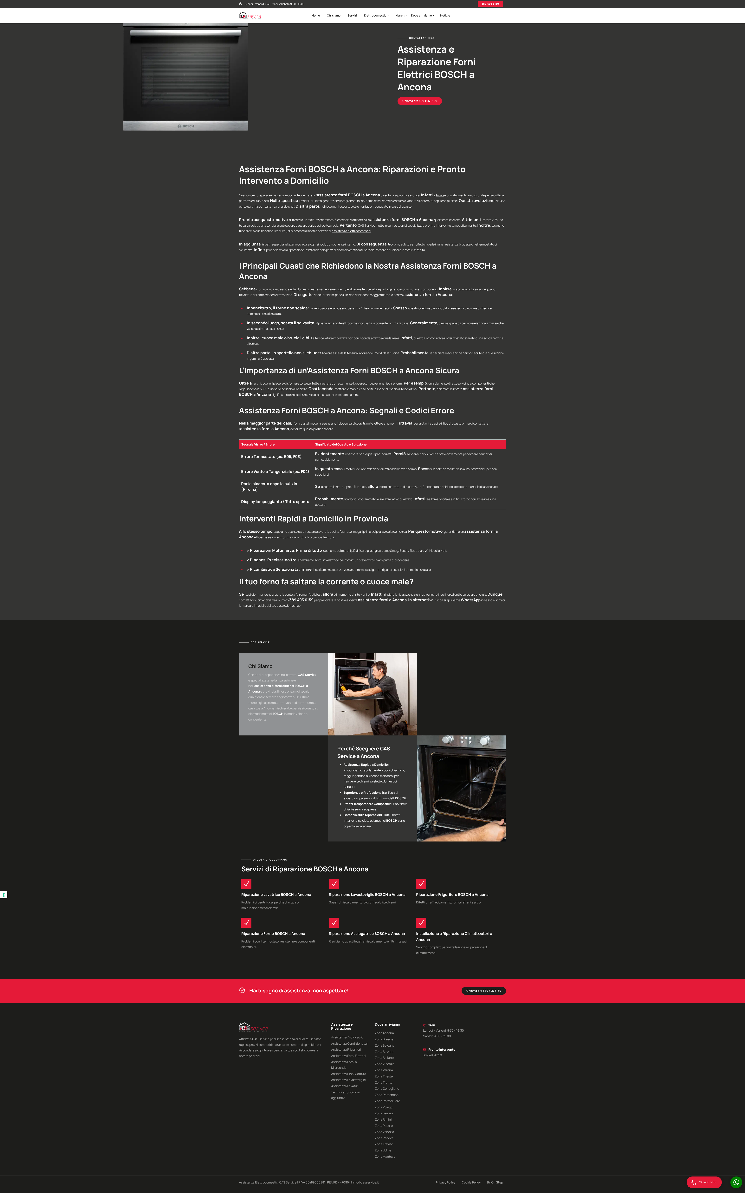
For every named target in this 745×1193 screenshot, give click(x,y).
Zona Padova (384, 1138)
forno (440, 195)
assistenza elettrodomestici (351, 231)
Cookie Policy (471, 1182)
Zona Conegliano (387, 1088)
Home (316, 15)
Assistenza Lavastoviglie (348, 1080)
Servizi (352, 15)
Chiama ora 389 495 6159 (419, 101)
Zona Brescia (384, 1039)
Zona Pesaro (384, 1125)
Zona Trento (383, 1082)
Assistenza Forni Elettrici (348, 1056)
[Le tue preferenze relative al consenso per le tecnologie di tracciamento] (3, 894)
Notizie (445, 15)
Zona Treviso (384, 1144)
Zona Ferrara (384, 1113)
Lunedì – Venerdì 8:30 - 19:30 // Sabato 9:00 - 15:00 (274, 4)
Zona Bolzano (384, 1051)
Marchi (400, 15)
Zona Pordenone (386, 1095)
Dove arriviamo (421, 15)
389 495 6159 (490, 3)
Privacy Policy (445, 1182)
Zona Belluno (384, 1058)
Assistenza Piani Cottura (348, 1074)
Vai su (8, 597)
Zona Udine (383, 1150)
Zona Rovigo (383, 1107)
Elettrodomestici (375, 15)
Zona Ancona (384, 1033)
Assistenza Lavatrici (345, 1086)
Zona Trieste (384, 1076)
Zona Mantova (385, 1156)
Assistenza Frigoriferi (346, 1049)
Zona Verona (384, 1070)
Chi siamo (333, 15)
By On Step (495, 1182)
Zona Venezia (384, 1132)
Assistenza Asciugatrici (347, 1037)
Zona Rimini (383, 1119)
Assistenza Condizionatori (349, 1043)
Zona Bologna (384, 1045)
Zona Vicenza (384, 1064)
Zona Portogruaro (387, 1101)
